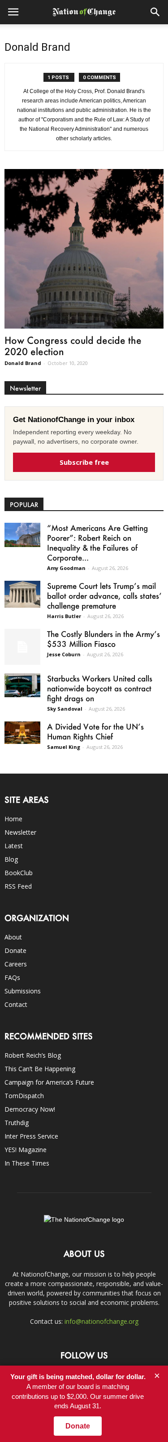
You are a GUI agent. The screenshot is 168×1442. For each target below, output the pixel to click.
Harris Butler (64, 616)
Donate (15, 950)
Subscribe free (84, 462)
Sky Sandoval (64, 708)
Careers (15, 964)
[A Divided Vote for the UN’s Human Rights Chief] (22, 732)
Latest (13, 845)
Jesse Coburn (64, 654)
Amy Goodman (66, 568)
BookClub (18, 872)
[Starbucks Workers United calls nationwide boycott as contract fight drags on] (22, 685)
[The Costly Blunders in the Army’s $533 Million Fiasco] (22, 647)
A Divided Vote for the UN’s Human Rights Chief (95, 731)
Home (13, 818)
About (13, 937)
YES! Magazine (25, 1149)
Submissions (22, 991)
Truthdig (16, 1122)
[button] (155, 12)
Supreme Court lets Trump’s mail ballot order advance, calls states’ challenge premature (104, 595)
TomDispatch (24, 1095)
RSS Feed (18, 886)
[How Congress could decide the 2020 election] (84, 249)
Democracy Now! (29, 1109)
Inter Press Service (31, 1136)
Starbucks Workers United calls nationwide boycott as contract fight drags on (99, 688)
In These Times (26, 1163)
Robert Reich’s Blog (32, 1055)
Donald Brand (22, 363)
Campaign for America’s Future (49, 1082)
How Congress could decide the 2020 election (73, 345)
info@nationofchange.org (101, 1321)
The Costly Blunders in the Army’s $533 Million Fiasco (103, 639)
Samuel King (63, 746)
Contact (15, 1004)
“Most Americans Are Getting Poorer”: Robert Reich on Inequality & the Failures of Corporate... (97, 542)
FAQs (12, 977)
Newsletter (20, 832)
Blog (11, 859)
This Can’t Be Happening (39, 1068)
